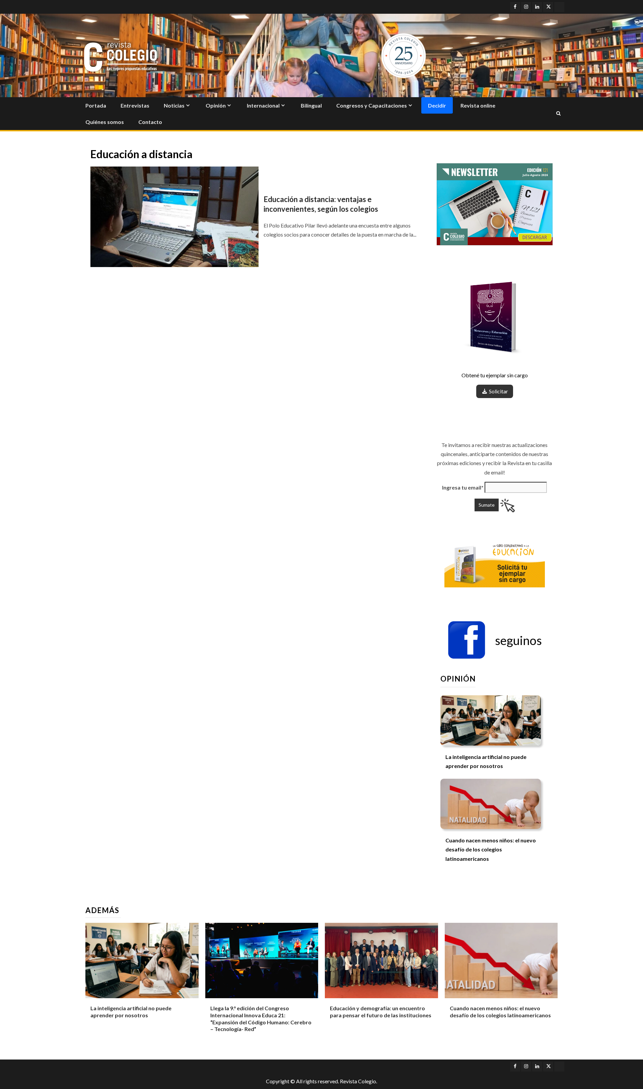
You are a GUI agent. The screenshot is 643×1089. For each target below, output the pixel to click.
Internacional (263, 105)
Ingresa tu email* (463, 487)
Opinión (216, 105)
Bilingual (311, 105)
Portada (95, 105)
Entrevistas (135, 105)
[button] (495, 640)
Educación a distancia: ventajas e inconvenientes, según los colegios (321, 204)
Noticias (174, 105)
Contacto (150, 122)
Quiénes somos (104, 122)
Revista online (477, 105)
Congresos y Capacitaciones (371, 105)
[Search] (558, 113)
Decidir (437, 105)
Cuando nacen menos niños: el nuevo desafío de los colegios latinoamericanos (490, 849)
